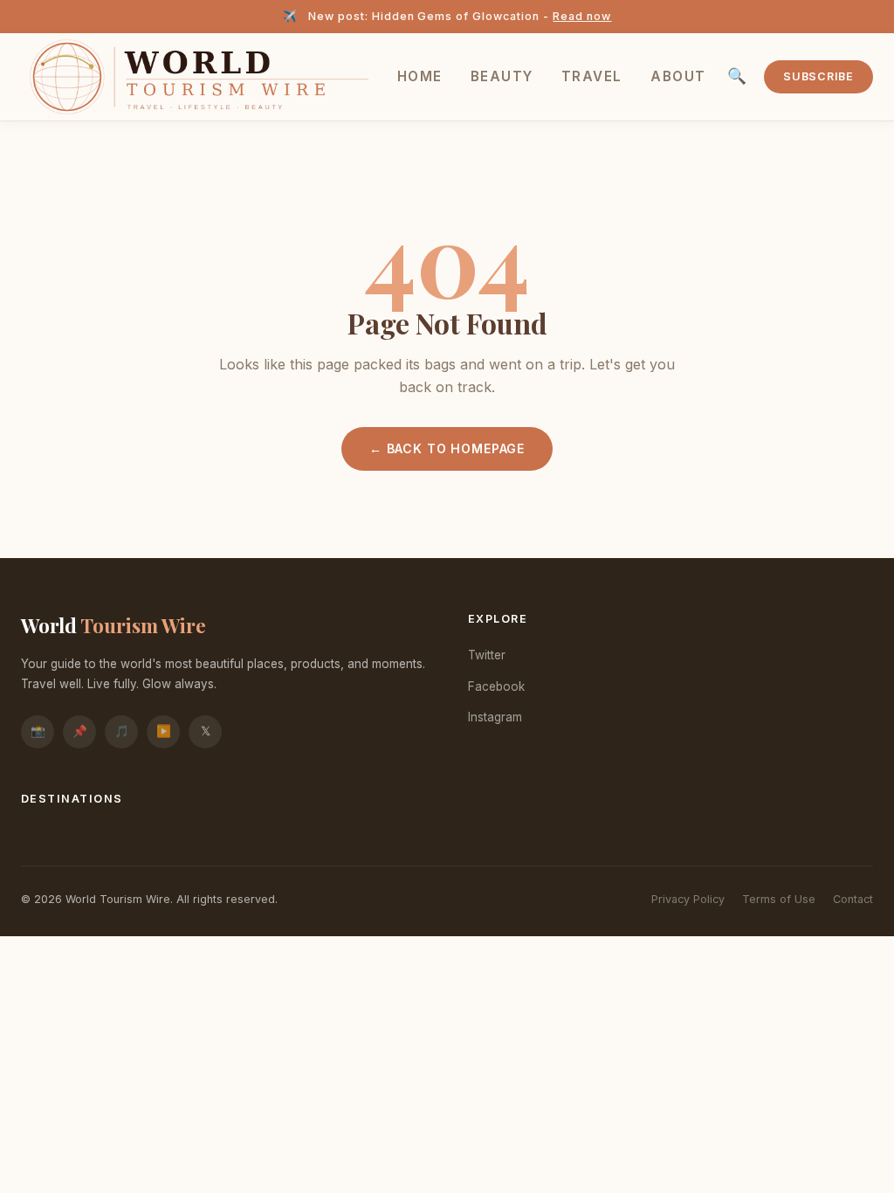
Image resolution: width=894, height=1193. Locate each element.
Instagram (495, 717)
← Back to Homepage (447, 448)
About (678, 76)
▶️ (163, 731)
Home (420, 76)
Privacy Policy (688, 899)
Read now (582, 16)
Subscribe (818, 76)
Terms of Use (778, 899)
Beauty (502, 76)
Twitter (486, 655)
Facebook (496, 686)
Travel (591, 76)
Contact (853, 899)
